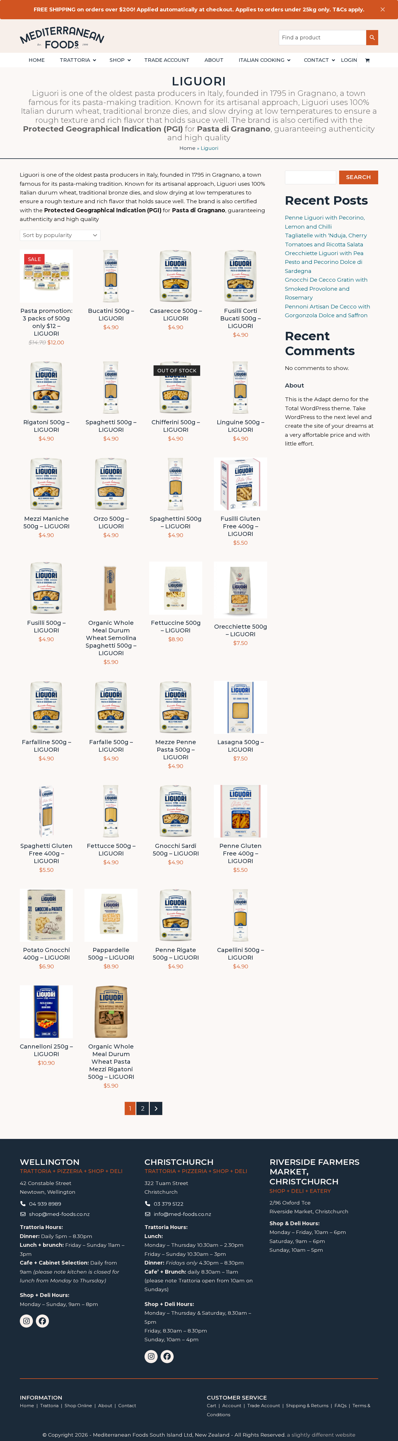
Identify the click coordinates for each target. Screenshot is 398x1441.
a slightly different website (321, 1435)
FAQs (340, 1405)
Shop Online (79, 1405)
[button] (367, 60)
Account (231, 1405)
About (105, 1405)
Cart (211, 1405)
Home (187, 148)
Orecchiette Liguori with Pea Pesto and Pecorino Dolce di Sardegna (324, 262)
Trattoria (49, 1405)
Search (358, 177)
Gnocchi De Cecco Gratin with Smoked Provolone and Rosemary (326, 288)
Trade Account (263, 1405)
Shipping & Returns (307, 1405)
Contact (127, 1405)
